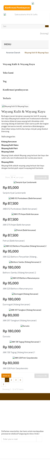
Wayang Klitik (7, 162)
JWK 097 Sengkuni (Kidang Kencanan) (20, 320)
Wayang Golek (7, 152)
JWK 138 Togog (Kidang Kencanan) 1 (19, 352)
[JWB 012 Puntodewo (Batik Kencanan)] (25, 198)
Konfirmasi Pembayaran (17, 7)
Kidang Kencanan (9, 141)
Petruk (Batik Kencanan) (14, 240)
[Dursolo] (25, 326)
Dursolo (6, 336)
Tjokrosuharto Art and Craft (32, 464)
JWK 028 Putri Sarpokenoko (15, 368)
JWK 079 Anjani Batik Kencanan (17, 224)
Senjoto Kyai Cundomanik (14, 193)
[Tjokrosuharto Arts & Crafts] (25, 18)
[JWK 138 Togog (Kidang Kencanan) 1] (25, 342)
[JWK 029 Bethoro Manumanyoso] (25, 278)
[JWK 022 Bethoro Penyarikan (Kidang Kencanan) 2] (25, 246)
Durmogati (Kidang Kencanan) (16, 304)
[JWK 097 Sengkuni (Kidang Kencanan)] (25, 310)
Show (7, 177)
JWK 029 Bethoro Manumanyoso (18, 288)
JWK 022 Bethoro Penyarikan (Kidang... (20, 256)
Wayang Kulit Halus (9, 145)
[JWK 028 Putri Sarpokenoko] (25, 357)
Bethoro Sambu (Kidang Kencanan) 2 (19, 272)
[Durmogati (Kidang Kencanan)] (25, 294)
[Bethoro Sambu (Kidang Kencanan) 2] (25, 262)
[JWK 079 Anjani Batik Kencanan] (25, 214)
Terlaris (7, 98)
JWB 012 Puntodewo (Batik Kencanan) (20, 209)
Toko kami (8, 72)
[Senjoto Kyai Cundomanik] (25, 182)
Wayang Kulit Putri (9, 148)
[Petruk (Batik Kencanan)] (25, 230)
